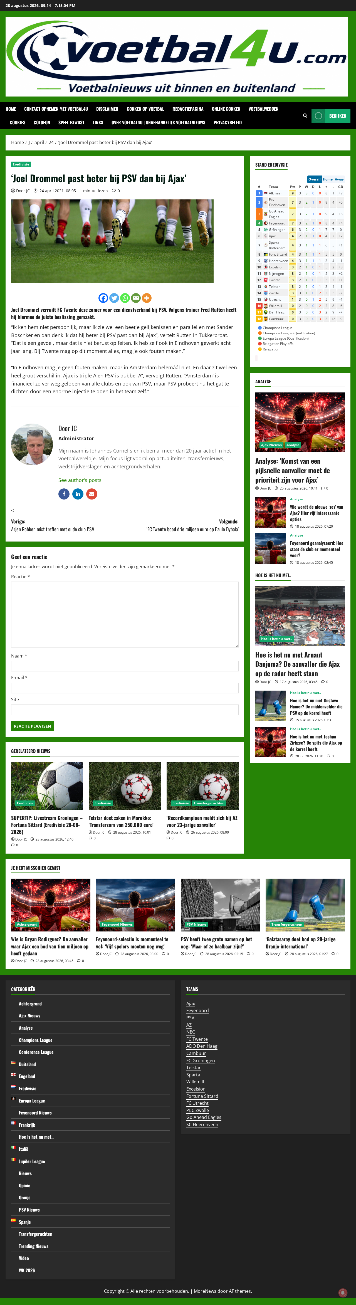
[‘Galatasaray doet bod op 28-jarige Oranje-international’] (305, 905)
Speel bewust (71, 122)
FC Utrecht (197, 1103)
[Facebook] (103, 298)
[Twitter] (114, 298)
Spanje (25, 1222)
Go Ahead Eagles (203, 1117)
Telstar (193, 1067)
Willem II (195, 1082)
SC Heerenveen (202, 1124)
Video (24, 1258)
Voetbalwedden (263, 108)
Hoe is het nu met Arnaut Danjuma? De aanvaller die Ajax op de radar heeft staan (297, 663)
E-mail (19, 677)
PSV (190, 1018)
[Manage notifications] (342, 1292)
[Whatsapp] (125, 298)
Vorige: (52, 525)
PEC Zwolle (197, 1110)
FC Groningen (200, 1060)
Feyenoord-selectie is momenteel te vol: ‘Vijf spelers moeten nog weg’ (132, 942)
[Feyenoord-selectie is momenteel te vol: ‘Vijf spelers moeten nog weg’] (135, 905)
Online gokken (226, 108)
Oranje (25, 1197)
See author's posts (80, 480)
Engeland (27, 1076)
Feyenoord (197, 1010)
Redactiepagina (188, 108)
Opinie (24, 1185)
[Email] (136, 298)
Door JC (23, 190)
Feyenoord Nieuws (117, 924)
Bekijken (337, 115)
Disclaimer (107, 108)
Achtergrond (27, 924)
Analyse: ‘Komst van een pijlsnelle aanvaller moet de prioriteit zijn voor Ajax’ (292, 470)
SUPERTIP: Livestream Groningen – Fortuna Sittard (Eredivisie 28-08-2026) (47, 824)
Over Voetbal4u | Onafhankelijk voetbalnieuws (158, 122)
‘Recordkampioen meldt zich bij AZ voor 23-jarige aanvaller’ (202, 821)
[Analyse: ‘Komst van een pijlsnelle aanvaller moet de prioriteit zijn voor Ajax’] (300, 422)
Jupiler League (32, 1161)
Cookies (17, 122)
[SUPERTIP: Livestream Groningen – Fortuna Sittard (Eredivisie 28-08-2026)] (47, 786)
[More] (147, 298)
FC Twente (197, 1039)
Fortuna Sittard (202, 1096)
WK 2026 (27, 1270)
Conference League (36, 1052)
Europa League (32, 1100)
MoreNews (205, 1291)
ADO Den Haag (201, 1046)
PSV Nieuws (196, 924)
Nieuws (25, 1173)
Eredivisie (21, 164)
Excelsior (195, 1089)
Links (98, 122)
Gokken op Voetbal (145, 108)
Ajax (190, 1003)
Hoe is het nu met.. (276, 638)
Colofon (42, 122)
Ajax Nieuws (271, 445)
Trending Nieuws (33, 1246)
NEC (190, 1032)
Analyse (293, 445)
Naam (19, 656)
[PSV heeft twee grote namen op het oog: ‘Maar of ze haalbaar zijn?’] (220, 905)
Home (11, 108)
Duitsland (27, 1064)
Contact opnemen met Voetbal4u (56, 108)
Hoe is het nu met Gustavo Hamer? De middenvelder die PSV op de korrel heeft (270, 706)
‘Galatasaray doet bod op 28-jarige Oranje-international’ (300, 942)
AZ (189, 1025)
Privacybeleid (228, 122)
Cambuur (196, 1053)
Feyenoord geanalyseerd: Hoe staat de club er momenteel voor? (270, 548)
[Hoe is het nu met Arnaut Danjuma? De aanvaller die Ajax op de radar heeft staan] (300, 616)
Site (15, 699)
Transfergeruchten (209, 803)
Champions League (36, 1040)
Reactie (20, 577)
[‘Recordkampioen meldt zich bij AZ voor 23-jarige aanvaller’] (203, 786)
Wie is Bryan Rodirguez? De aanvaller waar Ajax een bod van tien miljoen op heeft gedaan (49, 945)
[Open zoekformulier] (305, 115)
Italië (23, 1149)
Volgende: (193, 525)
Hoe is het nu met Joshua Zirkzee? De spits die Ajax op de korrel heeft (270, 742)
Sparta (193, 1075)
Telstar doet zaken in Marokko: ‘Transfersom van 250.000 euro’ (121, 821)
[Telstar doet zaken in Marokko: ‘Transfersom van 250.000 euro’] (125, 786)
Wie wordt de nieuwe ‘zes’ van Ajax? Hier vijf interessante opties (270, 512)
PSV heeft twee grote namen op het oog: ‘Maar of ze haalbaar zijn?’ (216, 942)
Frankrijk (27, 1124)
